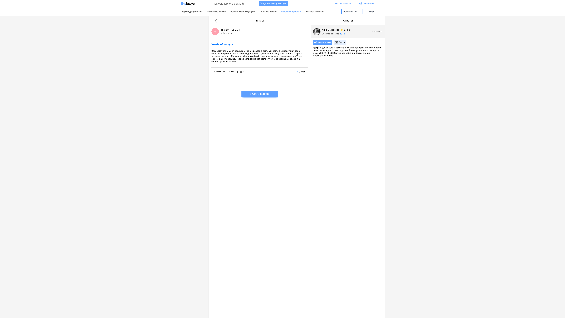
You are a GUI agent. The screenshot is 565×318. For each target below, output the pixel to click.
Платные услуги (268, 11)
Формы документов (191, 11)
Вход (371, 11)
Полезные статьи (216, 11)
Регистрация (350, 11)
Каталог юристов (315, 11)
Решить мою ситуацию (242, 11)
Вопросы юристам (291, 11)
